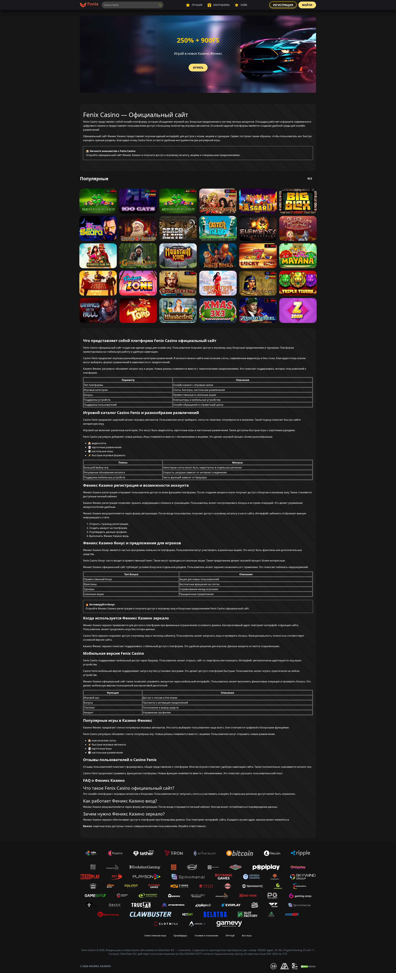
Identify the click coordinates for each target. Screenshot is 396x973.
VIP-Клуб (230, 935)
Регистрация (283, 5)
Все (310, 178)
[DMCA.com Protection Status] (308, 966)
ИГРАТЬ (198, 67)
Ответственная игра (155, 935)
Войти (307, 5)
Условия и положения (206, 935)
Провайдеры (180, 935)
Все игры (247, 935)
